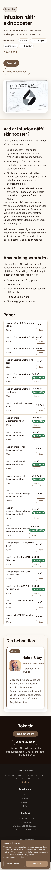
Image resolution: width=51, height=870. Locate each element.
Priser (25, 806)
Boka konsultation (17, 71)
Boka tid (11, 63)
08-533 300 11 (25, 822)
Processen (26, 798)
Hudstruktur (26, 46)
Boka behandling (25, 733)
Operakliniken (25, 770)
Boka (41, 330)
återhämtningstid (12, 223)
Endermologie (29, 775)
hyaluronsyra (14, 153)
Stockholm (33, 826)
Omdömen (25, 802)
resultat (20, 180)
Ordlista (25, 782)
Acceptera (37, 863)
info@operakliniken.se (26, 818)
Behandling (25, 794)
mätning (7, 852)
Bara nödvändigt (14, 863)
